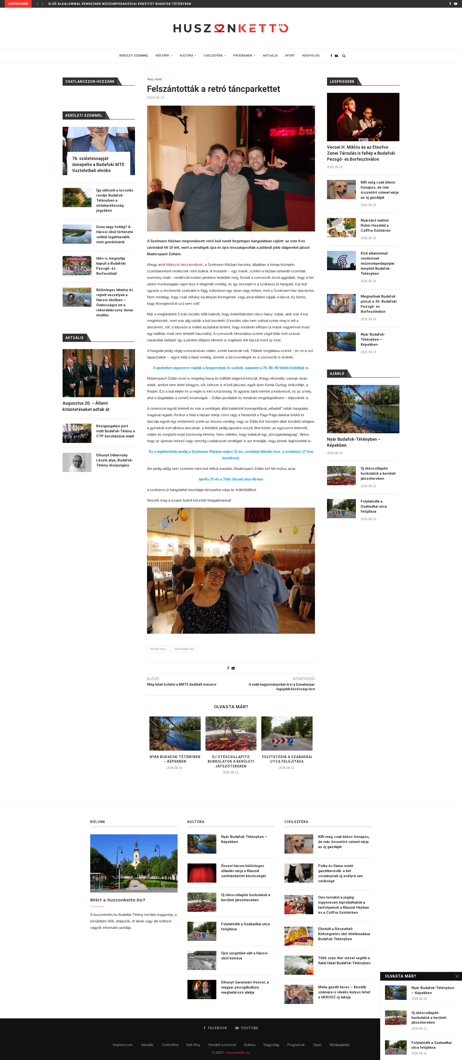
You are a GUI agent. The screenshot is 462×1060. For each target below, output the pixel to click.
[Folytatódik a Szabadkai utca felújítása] (287, 733)
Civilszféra (170, 1045)
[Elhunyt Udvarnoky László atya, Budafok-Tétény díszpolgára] (77, 462)
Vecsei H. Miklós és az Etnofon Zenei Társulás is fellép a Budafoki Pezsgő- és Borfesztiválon (361, 153)
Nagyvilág (271, 1045)
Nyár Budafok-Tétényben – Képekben (373, 339)
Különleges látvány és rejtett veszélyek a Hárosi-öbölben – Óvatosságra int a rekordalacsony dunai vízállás (114, 302)
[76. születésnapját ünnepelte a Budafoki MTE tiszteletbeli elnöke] (99, 151)
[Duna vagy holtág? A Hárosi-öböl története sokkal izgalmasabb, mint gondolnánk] (77, 234)
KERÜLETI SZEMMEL (133, 55)
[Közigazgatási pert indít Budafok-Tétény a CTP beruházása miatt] (77, 433)
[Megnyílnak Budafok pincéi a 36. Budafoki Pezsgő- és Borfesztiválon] (341, 303)
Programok (296, 1045)
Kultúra (249, 1045)
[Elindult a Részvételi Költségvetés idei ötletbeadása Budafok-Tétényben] (298, 936)
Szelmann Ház (184, 649)
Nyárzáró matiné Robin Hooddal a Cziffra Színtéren (376, 225)
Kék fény (193, 1045)
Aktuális (147, 1045)
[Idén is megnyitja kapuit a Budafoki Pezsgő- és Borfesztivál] (77, 265)
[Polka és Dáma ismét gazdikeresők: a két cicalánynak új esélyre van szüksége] (298, 873)
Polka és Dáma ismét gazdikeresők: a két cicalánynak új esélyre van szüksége (340, 873)
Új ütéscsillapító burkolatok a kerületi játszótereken (231, 761)
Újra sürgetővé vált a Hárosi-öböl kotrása (245, 955)
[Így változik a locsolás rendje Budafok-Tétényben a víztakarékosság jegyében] (77, 197)
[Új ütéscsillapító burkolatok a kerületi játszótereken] (231, 733)
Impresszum (123, 1045)
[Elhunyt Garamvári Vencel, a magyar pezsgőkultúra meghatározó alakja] (201, 989)
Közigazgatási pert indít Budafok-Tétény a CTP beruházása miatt (115, 431)
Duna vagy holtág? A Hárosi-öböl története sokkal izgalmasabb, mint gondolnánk (114, 234)
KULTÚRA (186, 55)
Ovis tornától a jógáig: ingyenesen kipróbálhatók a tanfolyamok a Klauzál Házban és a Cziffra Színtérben (343, 905)
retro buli (158, 649)
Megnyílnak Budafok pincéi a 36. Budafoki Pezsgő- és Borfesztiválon (112, 4)
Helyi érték (154, 79)
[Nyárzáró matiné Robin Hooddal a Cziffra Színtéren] (341, 227)
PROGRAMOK (242, 55)
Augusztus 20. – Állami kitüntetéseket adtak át (86, 406)
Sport (317, 1045)
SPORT (290, 55)
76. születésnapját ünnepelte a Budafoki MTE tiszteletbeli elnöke (98, 164)
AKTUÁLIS (270, 55)
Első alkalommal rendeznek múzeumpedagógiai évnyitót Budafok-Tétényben (377, 263)
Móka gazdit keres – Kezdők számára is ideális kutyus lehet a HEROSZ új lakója (344, 992)
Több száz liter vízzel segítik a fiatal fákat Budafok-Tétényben (344, 960)
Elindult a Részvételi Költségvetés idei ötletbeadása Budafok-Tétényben (344, 934)
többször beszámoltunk (184, 264)
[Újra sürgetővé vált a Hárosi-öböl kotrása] (201, 960)
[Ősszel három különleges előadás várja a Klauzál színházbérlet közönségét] (201, 873)
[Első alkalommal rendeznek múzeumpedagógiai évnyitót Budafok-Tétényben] (341, 260)
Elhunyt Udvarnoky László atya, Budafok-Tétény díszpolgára (114, 460)
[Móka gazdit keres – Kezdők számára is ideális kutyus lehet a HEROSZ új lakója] (298, 994)
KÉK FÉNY (162, 55)
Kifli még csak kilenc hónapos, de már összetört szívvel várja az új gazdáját (379, 190)
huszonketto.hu (238, 1052)
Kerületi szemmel (222, 1045)
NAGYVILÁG (311, 55)
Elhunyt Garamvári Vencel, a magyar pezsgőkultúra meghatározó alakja (245, 987)
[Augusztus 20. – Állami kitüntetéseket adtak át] (99, 373)
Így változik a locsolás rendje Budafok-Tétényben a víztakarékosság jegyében (114, 200)
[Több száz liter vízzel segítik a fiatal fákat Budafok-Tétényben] (298, 965)
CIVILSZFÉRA (213, 55)
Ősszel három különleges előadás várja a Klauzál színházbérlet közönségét (243, 871)
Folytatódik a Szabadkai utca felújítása (374, 506)
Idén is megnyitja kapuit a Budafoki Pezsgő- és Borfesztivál (111, 266)
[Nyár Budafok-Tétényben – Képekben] (175, 733)
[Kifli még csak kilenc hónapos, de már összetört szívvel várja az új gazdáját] (341, 189)
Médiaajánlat (339, 1045)
